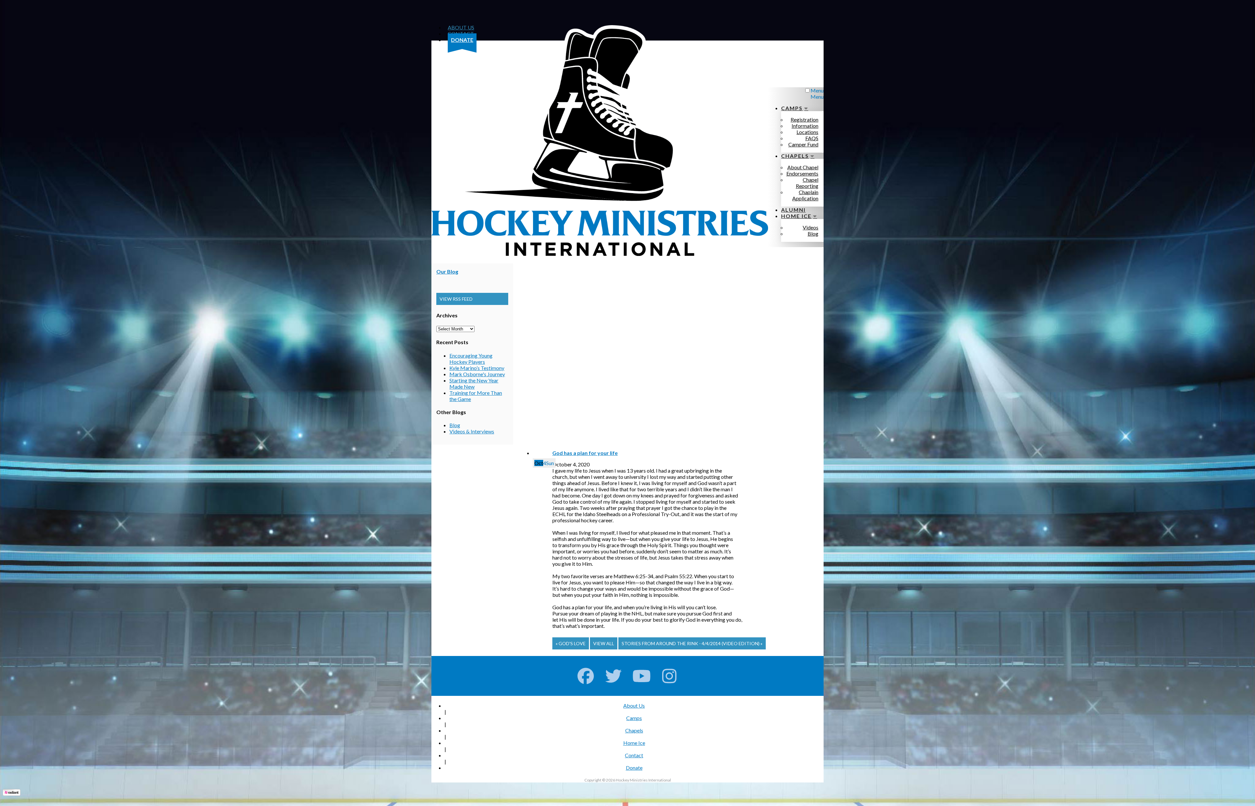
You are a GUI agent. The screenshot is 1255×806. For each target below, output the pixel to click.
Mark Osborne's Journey (477, 374)
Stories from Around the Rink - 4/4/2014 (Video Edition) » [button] (692, 643)
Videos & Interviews (471, 431)
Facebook (585, 676)
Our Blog (447, 271)
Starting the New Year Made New (473, 383)
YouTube (641, 676)
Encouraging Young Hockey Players (471, 358)
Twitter (613, 676)
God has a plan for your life (585, 453)
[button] (472, 299)
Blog (454, 425)
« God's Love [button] (571, 643)
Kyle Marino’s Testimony (476, 368)
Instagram (669, 676)
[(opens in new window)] (12, 794)
